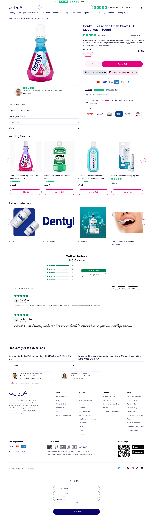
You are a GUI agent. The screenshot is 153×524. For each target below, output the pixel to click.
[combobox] (65, 7)
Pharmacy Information (135, 415)
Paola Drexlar (83, 374)
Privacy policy (132, 400)
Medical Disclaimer (133, 423)
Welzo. (18, 469)
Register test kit (61, 396)
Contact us (107, 400)
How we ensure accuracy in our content (26, 383)
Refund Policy (132, 404)
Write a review (93, 270)
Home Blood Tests (85, 415)
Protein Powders (84, 411)
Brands (81, 396)
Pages (81, 430)
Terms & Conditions (134, 396)
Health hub (60, 408)
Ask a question (93, 275)
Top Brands (83, 426)
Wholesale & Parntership (111, 411)
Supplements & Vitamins (87, 419)
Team (129, 419)
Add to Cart (26, 192)
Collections (83, 423)
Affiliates (106, 408)
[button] (13, 13)
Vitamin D (82, 404)
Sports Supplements (86, 400)
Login (58, 400)
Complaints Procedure (111, 404)
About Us (59, 411)
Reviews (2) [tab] (19, 288)
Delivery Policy (132, 408)
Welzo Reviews (61, 404)
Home (10, 18)
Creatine (82, 408)
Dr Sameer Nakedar (35, 374)
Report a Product (133, 430)
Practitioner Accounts (110, 396)
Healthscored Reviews (64, 415)
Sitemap (82, 434)
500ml (88, 54)
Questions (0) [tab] (28, 288)
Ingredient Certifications (135, 426)
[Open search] (113, 288)
